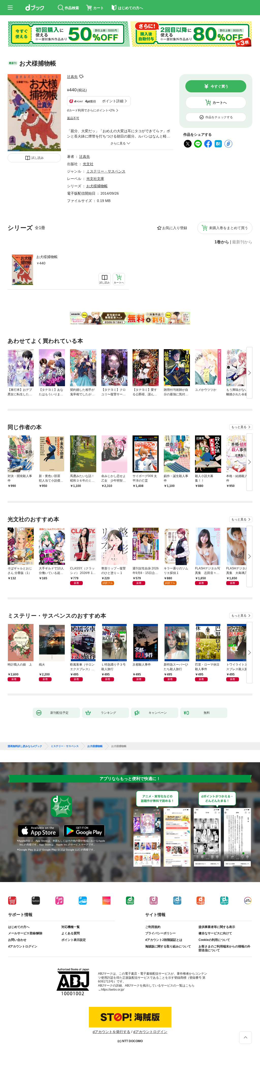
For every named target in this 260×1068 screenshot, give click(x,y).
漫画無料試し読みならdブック (25, 746)
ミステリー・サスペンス (105, 171)
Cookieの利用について (214, 940)
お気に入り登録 (174, 228)
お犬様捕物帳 (47, 257)
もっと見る (239, 427)
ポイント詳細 (112, 101)
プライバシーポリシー (160, 933)
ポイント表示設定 (73, 940)
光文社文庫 (95, 179)
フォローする (81, 76)
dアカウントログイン (22, 946)
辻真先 (72, 77)
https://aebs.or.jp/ (112, 989)
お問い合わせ (17, 940)
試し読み (37, 158)
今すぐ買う (220, 86)
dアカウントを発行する (111, 1032)
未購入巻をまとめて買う (228, 228)
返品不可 (73, 118)
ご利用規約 (152, 927)
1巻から (222, 242)
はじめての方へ (18, 927)
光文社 (88, 164)
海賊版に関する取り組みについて (168, 946)
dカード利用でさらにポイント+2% (91, 110)
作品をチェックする (219, 117)
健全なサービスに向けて (215, 933)
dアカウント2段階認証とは (163, 940)
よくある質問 (70, 933)
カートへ (220, 102)
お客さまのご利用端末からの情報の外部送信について (224, 948)
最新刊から (242, 242)
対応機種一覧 (70, 927)
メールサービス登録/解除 (25, 933)
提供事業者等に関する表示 (217, 927)
